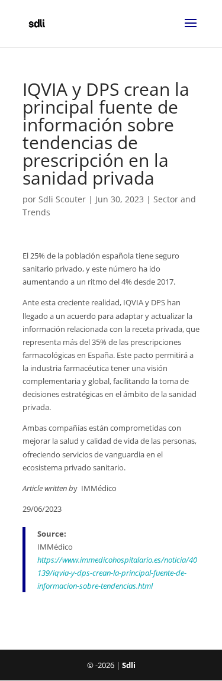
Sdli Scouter (62, 199)
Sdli (129, 665)
